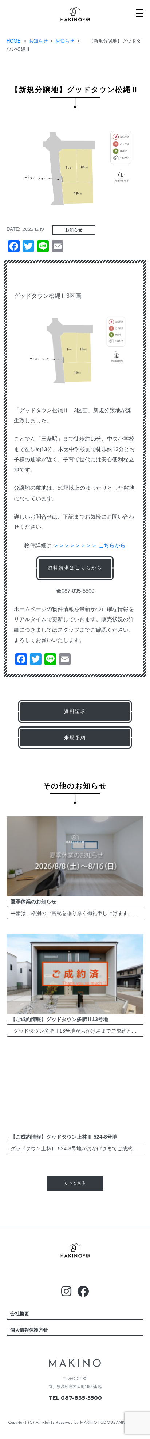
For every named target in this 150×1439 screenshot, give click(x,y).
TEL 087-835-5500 (75, 1398)
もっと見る (75, 1183)
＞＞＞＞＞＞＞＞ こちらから (89, 545)
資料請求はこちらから (75, 568)
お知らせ (74, 230)
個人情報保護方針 (29, 1330)
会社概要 (19, 1313)
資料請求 (75, 711)
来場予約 (75, 737)
